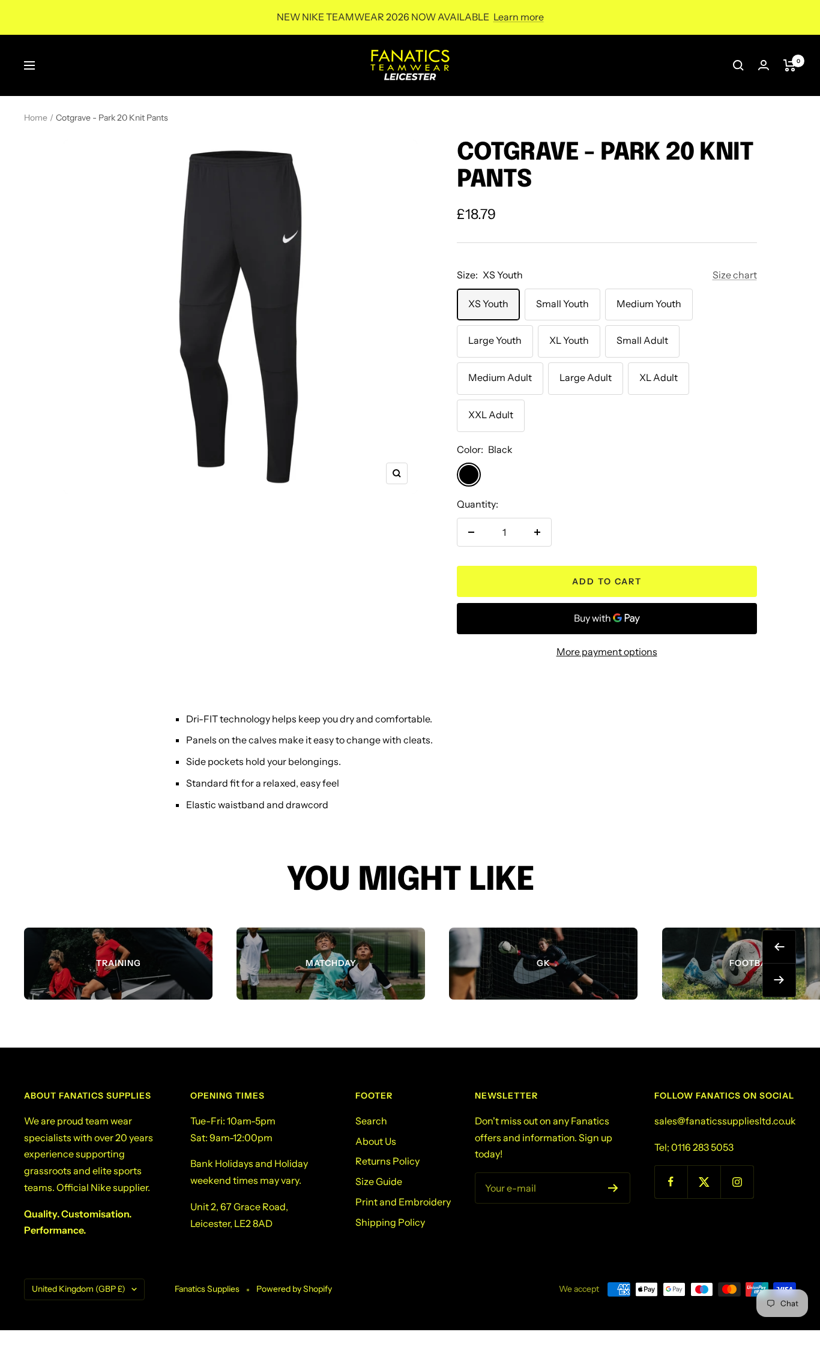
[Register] (613, 1188)
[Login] (763, 65)
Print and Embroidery (403, 1202)
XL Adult (658, 377)
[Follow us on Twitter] (703, 1181)
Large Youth (495, 340)
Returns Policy (387, 1161)
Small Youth (562, 304)
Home (35, 117)
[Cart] (789, 65)
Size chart (735, 275)
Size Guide (378, 1181)
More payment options (606, 652)
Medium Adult (500, 377)
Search (371, 1121)
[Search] (738, 65)
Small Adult (642, 340)
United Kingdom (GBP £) (78, 1288)
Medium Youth (649, 304)
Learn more (518, 17)
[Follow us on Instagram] (736, 1181)
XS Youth (488, 304)
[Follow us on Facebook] (670, 1181)
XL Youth (569, 340)
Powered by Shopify (294, 1288)
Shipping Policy (390, 1222)
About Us (375, 1141)
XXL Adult (490, 415)
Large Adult (585, 377)
